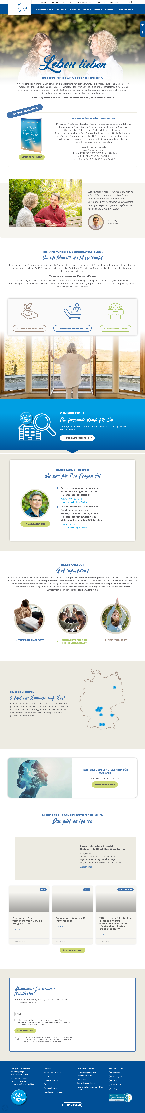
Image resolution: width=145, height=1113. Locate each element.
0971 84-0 (22, 1078)
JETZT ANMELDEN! (25, 1030)
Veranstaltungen (51, 1088)
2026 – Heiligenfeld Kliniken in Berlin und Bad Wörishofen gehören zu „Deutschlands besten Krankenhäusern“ (115, 923)
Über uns (48, 1069)
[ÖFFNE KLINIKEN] (102, 9)
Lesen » (16, 929)
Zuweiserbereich (51, 1080)
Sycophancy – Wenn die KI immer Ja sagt (70, 919)
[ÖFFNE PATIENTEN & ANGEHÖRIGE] (90, 9)
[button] (73, 224)
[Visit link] (25, 111)
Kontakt (47, 1076)
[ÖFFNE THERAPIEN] (65, 9)
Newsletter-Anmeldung (53, 1092)
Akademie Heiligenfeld (85, 1069)
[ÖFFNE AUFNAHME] (115, 9)
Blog (46, 1084)
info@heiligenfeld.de (25, 1084)
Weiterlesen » (87, 866)
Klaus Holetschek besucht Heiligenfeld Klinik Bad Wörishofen (102, 847)
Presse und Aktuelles (52, 1072)
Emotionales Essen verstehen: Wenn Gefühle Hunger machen (27, 920)
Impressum (81, 1079)
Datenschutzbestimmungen (54, 1041)
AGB (41, 1041)
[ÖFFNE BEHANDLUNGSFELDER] (52, 9)
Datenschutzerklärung (86, 1083)
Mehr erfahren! (105, 784)
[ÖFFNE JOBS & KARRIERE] (132, 9)
